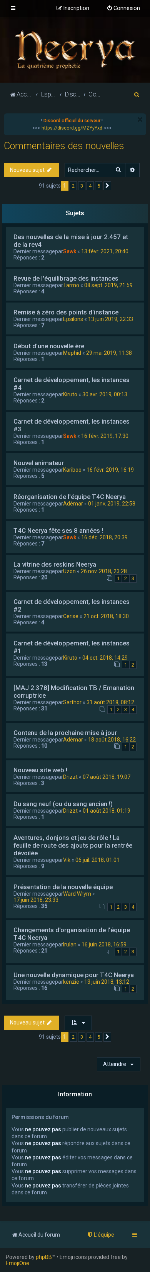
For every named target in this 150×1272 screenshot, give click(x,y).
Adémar (73, 503)
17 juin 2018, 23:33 (35, 900)
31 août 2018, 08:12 (110, 702)
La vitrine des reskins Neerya (54, 564)
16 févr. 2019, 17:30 (104, 436)
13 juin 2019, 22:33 (110, 319)
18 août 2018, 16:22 (112, 740)
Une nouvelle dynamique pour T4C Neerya (73, 975)
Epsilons (73, 319)
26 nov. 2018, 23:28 (104, 571)
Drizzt (70, 777)
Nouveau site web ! (40, 770)
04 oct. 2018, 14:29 (105, 658)
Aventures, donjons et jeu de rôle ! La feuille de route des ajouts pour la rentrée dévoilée (72, 845)
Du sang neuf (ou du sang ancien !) (63, 804)
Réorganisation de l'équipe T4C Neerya (69, 496)
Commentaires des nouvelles (64, 145)
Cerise (70, 616)
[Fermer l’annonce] (140, 119)
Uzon (69, 571)
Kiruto (70, 394)
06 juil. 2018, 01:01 (97, 860)
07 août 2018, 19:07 (106, 777)
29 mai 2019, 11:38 (109, 353)
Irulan (70, 944)
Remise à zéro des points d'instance (65, 312)
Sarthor (72, 702)
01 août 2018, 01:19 (106, 811)
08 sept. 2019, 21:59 (108, 285)
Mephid (72, 353)
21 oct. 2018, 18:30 (106, 616)
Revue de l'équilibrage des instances (65, 278)
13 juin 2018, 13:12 (106, 982)
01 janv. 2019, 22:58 (111, 503)
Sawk (69, 251)
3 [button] (81, 186)
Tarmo (71, 285)
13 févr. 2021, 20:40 (104, 251)
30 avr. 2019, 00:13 (104, 394)
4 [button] (90, 186)
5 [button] (98, 186)
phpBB (44, 1257)
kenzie (71, 982)
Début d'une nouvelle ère (48, 346)
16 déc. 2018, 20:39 (104, 537)
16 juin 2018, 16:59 (104, 944)
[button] (107, 186)
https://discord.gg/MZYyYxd (72, 128)
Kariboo (72, 470)
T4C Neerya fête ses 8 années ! (58, 530)
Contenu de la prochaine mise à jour (65, 733)
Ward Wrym (77, 894)
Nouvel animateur (38, 463)
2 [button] (73, 186)
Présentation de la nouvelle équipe (63, 887)
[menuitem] (123, 8)
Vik (66, 860)
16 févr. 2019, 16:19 (110, 470)
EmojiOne (17, 1263)
